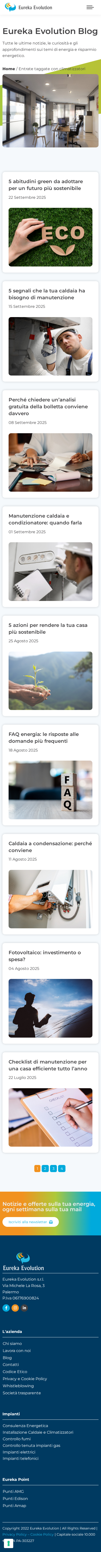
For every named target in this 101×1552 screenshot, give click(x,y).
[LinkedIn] (24, 1308)
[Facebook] (6, 1308)
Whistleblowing (18, 1386)
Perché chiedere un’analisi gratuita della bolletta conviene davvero (48, 406)
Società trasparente (22, 1393)
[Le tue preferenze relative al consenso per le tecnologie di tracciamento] (8, 1543)
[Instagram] (15, 1308)
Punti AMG (13, 1491)
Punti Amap (14, 1505)
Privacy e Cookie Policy (25, 1378)
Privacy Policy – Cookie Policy (28, 1534)
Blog (7, 1357)
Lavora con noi (17, 1350)
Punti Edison (15, 1498)
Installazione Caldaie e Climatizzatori (38, 1432)
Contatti (11, 1364)
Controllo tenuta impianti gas (31, 1445)
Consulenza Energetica (25, 1425)
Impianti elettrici (19, 1452)
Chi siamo (12, 1343)
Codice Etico (15, 1371)
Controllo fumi (17, 1439)
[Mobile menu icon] (90, 7)
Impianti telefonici (20, 1458)
